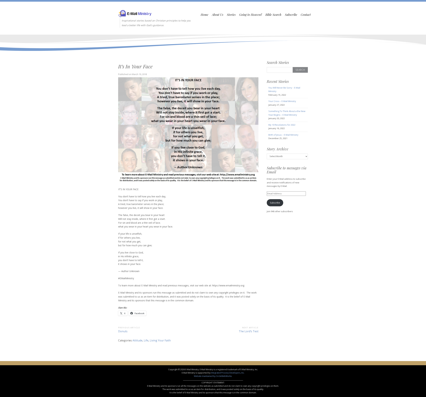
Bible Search (273, 15)
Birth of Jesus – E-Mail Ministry (283, 134)
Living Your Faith (160, 340)
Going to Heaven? (250, 15)
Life (146, 340)
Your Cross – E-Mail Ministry (282, 101)
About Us (217, 15)
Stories (231, 15)
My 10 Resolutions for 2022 (281, 124)
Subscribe (291, 15)
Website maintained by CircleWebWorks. (213, 376)
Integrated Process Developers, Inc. (227, 372)
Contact (306, 15)
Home (204, 15)
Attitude (137, 340)
